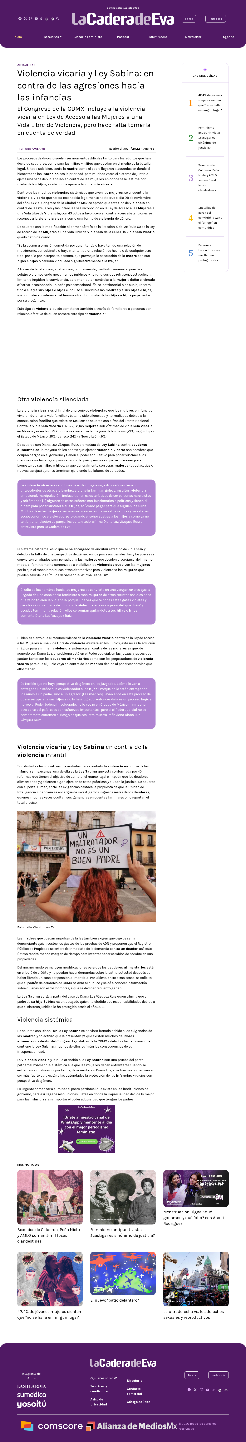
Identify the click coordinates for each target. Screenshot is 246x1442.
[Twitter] (25, 19)
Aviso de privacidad (98, 1401)
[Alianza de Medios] (131, 1426)
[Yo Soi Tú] (31, 1404)
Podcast (123, 37)
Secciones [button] (51, 37)
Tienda (189, 18)
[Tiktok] (41, 19)
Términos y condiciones (99, 1388)
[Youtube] (36, 19)
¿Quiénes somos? (103, 1378)
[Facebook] (20, 19)
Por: (32, 148)
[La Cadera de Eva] (30, 19)
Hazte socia (216, 18)
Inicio (17, 37)
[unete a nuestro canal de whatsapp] (86, 1129)
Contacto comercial (134, 1391)
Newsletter (193, 37)
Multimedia (158, 37)
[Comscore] (52, 1426)
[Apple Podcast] (52, 19)
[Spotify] (46, 19)
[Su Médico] (31, 1394)
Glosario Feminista (88, 37)
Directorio (134, 1381)
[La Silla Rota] (31, 1386)
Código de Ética (138, 1402)
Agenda (228, 37)
